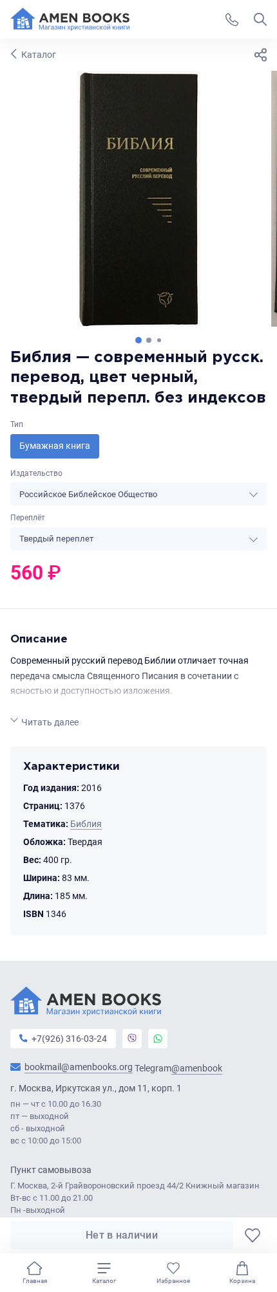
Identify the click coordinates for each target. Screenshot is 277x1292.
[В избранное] (252, 1235)
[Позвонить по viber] (132, 1038)
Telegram (178, 1068)
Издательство (36, 473)
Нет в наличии (122, 1235)
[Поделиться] (260, 54)
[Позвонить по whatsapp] (157, 1038)
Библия (86, 824)
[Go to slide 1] (138, 340)
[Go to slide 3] (159, 340)
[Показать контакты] (232, 19)
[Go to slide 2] (148, 340)
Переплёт (27, 517)
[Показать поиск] (260, 19)
